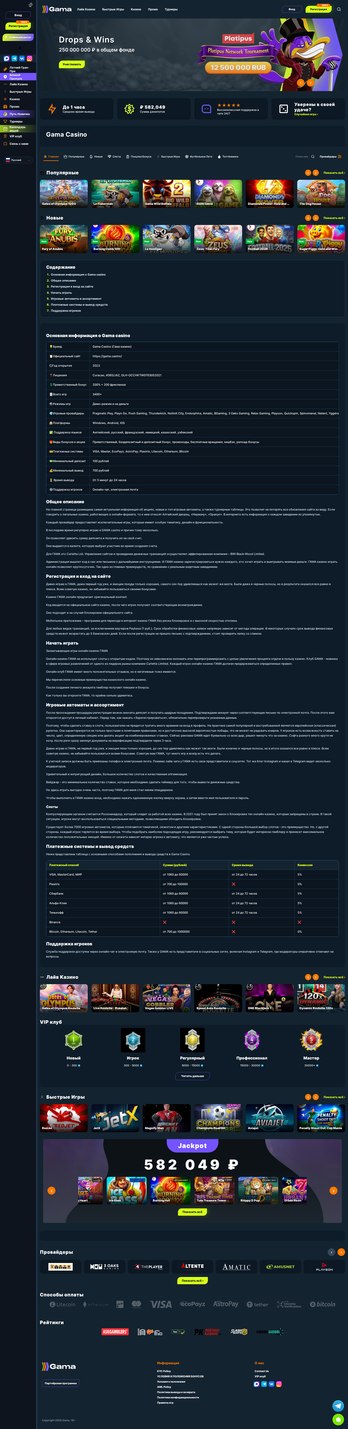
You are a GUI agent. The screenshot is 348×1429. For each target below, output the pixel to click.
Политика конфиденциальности (178, 1397)
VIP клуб (260, 1376)
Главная (53, 156)
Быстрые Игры (113, 9)
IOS (24, 47)
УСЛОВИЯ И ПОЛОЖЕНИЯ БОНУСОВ (180, 1376)
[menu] (31, 5)
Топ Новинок (230, 156)
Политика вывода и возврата (176, 1392)
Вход (18, 15)
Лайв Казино (86, 9)
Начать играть (61, 292)
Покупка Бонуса (141, 156)
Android (6, 47)
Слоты (117, 156)
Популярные (76, 156)
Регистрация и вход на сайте (72, 286)
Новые (98, 156)
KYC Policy (164, 1371)
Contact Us (262, 1371)
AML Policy (164, 1386)
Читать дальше (192, 1076)
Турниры (171, 9)
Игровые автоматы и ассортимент (76, 298)
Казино (136, 9)
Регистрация (18, 26)
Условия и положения (171, 1381)
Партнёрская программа (61, 1383)
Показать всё (192, 1212)
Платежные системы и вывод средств (79, 304)
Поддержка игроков (66, 310)
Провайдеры (328, 156)
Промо (153, 9)
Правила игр (165, 1402)
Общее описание (63, 280)
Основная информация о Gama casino (78, 274)
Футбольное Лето (201, 156)
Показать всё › (334, 173)
